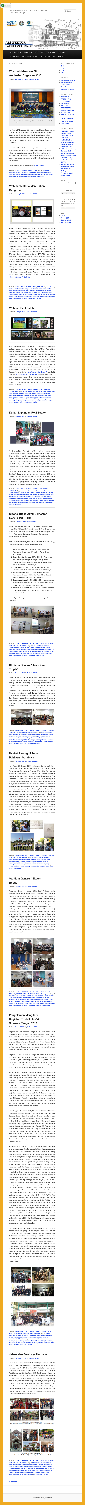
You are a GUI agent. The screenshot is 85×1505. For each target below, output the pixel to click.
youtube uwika (39, 165)
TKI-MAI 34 (12, 1343)
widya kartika (37, 298)
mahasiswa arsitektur (38, 174)
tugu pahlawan (39, 865)
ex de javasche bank (21, 1466)
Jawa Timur (27, 1337)
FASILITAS (61, 52)
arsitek (11, 289)
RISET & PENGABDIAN (29, 57)
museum (49, 1470)
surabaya (12, 176)
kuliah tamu (41, 292)
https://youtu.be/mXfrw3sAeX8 (26, 374)
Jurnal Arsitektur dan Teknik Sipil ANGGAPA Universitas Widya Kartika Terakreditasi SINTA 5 (68, 157)
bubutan (46, 1465)
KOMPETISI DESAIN (67, 121)
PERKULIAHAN (14, 57)
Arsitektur (18, 644)
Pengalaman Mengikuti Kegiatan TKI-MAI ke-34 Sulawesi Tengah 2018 (24, 1019)
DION (62, 66)
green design (28, 494)
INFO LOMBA (65, 123)
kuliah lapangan (13, 496)
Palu (42, 1339)
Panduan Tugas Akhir (68, 80)
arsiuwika (22, 291)
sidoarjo (26, 500)
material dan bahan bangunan (31, 294)
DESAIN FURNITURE (67, 110)
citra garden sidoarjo (47, 493)
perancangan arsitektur (23, 399)
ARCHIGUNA (65, 103)
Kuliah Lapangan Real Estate (27, 412)
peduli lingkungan (45, 397)
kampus (18, 292)
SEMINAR (40, 287)
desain (44, 291)
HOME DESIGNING (67, 119)
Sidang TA (40, 651)
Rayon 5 (33, 1341)
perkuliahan (49, 174)
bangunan (39, 291)
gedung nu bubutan (33, 1466)
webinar (30, 298)
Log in (63, 216)
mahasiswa (48, 292)
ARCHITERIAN (65, 112)
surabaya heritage (27, 1474)
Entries (65, 218)
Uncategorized (13, 391)
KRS (62, 68)
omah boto (19, 740)
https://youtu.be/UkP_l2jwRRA (19, 277)
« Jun (64, 208)
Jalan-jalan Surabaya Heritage (28, 1354)
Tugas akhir (18, 653)
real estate (12, 401)
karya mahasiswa (37, 649)
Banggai (49, 1335)
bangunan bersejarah (25, 1465)
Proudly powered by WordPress (42, 1498)
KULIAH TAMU (32, 287)
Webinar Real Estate (22, 308)
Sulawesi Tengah (41, 1341)
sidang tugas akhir (49, 651)
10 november (36, 1463)
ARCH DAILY (65, 97)
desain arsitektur (40, 395)
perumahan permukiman (45, 399)
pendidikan (44, 294)
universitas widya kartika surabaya (25, 176)
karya (30, 649)
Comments (66, 220)
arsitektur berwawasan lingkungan (44, 391)
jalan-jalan (39, 1468)
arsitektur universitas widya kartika (26, 172)
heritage (17, 1468)
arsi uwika (46, 170)
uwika (25, 298)
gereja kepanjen (44, 1466)
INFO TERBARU (32, 170)
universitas (29, 296)
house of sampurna (29, 1468)
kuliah (30, 174)
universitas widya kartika (40, 296)
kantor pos (18, 1470)
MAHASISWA (23, 646)
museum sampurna (15, 1472)
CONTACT (61, 57)
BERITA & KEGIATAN (48, 52)
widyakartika (40, 176)
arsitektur (12, 172)
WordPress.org (66, 222)
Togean (18, 1343)
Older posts (13, 1481)
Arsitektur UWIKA (34, 79)
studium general (14, 296)
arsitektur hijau (24, 289)
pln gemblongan (40, 1472)
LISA (62, 70)
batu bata (18, 736)
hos (22, 1468)
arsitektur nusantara (15, 734)
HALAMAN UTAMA (15, 52)
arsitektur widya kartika (16, 395)
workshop (47, 1005)
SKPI (62, 73)
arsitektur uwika (42, 172)
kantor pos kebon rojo (28, 1470)
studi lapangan (34, 500)
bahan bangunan (30, 291)
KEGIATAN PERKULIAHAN (36, 489)
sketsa (26, 865)
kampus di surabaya (22, 174)
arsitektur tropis (26, 734)
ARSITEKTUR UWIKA (31, 52)
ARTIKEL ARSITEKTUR (47, 57)
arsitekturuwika (45, 859)
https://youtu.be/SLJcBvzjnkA (37, 372)
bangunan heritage (37, 1465)
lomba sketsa (25, 863)
